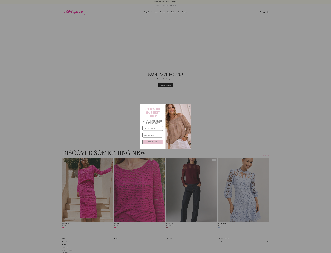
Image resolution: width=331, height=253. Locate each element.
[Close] (189, 106)
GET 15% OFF (152, 142)
